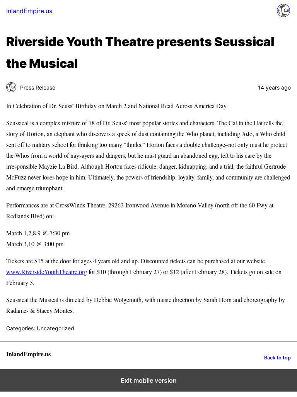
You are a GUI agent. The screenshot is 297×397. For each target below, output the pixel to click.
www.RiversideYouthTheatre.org (46, 272)
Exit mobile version (149, 380)
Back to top (277, 358)
